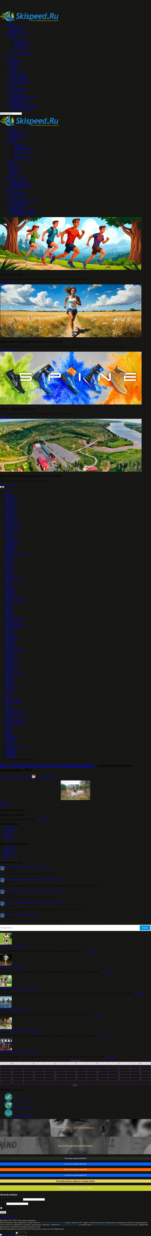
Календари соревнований (15, 555)
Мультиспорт (14, 165)
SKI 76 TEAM (10, 130)
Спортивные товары (17, 193)
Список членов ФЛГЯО (23, 153)
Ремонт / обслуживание (14, 720)
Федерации (9, 140)
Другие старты (9, 838)
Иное (6, 858)
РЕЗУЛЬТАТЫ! (6, 283)
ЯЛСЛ (12, 155)
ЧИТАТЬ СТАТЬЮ (7, 351)
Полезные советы (12, 521)
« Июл (74, 1085)
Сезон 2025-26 (10, 517)
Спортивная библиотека (22, 1116)
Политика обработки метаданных (23, 212)
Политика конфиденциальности (22, 210)
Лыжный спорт (10, 847)
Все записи (9, 531)
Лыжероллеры (10, 542)
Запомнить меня (9, 1208)
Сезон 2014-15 (10, 755)
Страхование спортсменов (20, 204)
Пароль (3, 1204)
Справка (8, 197)
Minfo (8, 867)
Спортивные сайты (17, 206)
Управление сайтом (8, 1216)
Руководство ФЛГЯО (22, 149)
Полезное (8, 191)
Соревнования (10, 498)
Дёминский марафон (20, 1100)
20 (76, 1076)
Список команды (16, 134)
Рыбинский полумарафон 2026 (25, 915)
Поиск (145, 928)
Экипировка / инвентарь (15, 580)
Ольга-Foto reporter (47, 777)
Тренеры (8, 603)
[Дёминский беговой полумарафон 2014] (75, 799)
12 (55, 1073)
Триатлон (13, 172)
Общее (7, 743)
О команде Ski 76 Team (18, 132)
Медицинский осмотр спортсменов (23, 201)
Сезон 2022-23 (10, 665)
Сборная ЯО (19, 144)
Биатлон (8, 732)
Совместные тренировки (22, 1108)
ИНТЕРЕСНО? (6, 418)
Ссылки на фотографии (18, 182)
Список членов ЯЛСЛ (23, 159)
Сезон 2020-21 (10, 728)
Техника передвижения (14, 618)
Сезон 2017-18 (10, 749)
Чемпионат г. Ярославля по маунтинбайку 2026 (19, 988)
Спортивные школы (17, 199)
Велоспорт (9, 591)
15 (119, 1073)
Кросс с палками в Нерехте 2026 (13, 946)
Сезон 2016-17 (10, 751)
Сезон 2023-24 (10, 635)
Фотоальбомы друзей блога (20, 187)
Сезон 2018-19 (10, 745)
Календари (9, 163)
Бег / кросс (13, 170)
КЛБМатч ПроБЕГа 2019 (19, 138)
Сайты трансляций (17, 195)
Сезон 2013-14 (10, 758)
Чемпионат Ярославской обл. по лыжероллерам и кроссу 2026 (38, 879)
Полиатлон (9, 595)
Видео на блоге (15, 189)
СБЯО (11, 161)
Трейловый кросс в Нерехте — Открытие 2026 (31, 867)
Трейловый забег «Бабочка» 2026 (13, 967)
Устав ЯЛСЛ (19, 157)
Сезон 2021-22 (10, 690)
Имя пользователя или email (11, 1199)
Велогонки (13, 174)
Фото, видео (10, 178)
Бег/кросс (7, 832)
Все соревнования (11, 827)
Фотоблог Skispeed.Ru (18, 180)
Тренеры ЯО (19, 151)
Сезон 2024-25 (10, 550)
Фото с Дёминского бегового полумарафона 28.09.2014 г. (47, 765)
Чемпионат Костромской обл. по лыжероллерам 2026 (21, 1031)
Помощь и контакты (13, 208)
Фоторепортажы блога (18, 185)
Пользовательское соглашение (21, 214)
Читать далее (91, 951)
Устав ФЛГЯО (19, 146)
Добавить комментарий (22, 777)
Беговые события (10, 849)
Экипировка (14, 136)
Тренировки (10, 561)
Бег (6, 584)
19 (55, 1076)
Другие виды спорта (17, 176)
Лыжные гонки (15, 168)
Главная (8, 491)
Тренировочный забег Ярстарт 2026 (14, 1009)
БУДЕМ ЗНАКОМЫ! (8, 485)
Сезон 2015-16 (10, 753)
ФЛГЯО (12, 142)
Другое (7, 688)
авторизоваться (42, 819)
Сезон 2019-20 (10, 741)
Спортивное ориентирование (16, 713)
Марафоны (9, 546)
